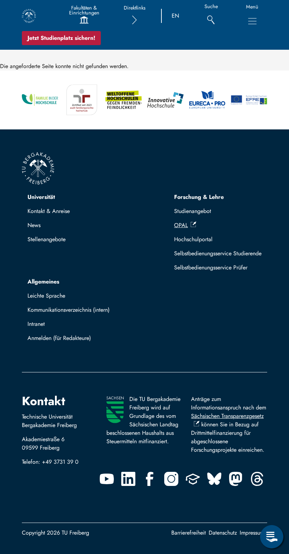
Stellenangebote (46, 239)
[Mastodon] (236, 479)
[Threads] (257, 479)
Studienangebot (192, 211)
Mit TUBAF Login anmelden (64, 340)
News (34, 225)
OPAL (181, 225)
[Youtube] (107, 479)
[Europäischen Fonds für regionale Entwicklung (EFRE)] (249, 100)
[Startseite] (29, 16)
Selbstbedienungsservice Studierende (218, 253)
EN (175, 16)
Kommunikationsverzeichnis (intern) (68, 310)
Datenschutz (223, 533)
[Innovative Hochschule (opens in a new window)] (165, 100)
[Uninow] (193, 479)
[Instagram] (171, 479)
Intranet (36, 324)
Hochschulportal (193, 239)
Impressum (252, 533)
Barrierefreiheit (188, 533)
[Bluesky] (214, 479)
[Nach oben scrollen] (271, 507)
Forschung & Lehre (199, 197)
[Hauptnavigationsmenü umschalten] (252, 21)
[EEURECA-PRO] (207, 100)
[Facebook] (150, 479)
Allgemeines (43, 282)
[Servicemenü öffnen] (271, 536)
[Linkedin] (128, 479)
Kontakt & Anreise (48, 211)
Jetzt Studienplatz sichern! (61, 38)
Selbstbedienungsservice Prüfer (210, 267)
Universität (41, 197)
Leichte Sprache (46, 296)
